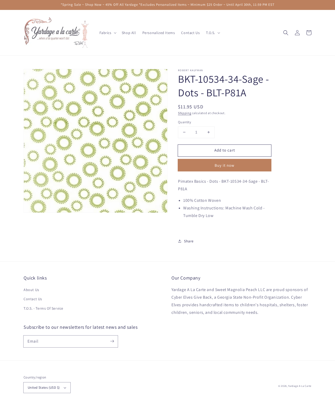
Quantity (184, 122)
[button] (286, 32)
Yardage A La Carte (299, 386)
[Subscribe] (112, 341)
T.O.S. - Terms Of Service (43, 308)
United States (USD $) (44, 387)
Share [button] (189, 241)
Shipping (184, 113)
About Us (31, 289)
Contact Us (33, 299)
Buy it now (224, 165)
